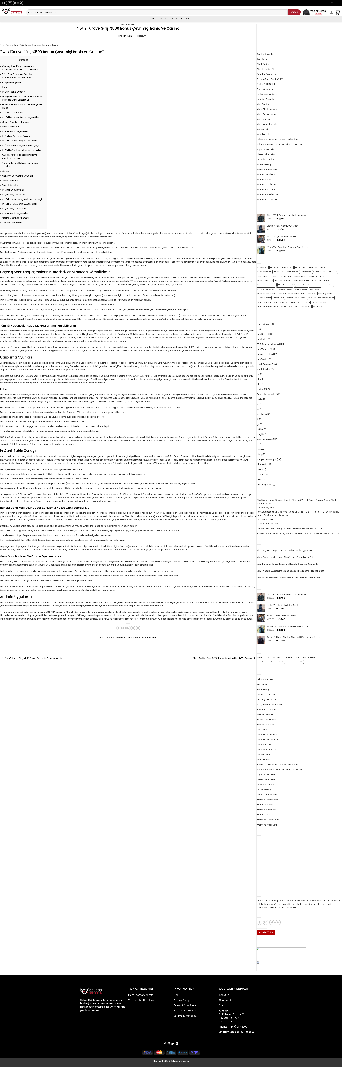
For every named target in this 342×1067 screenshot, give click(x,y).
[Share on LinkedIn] (138, 628)
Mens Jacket (315, 289)
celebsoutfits (142, 36)
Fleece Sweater (265, 89)
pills (259, 449)
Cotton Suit (332, 272)
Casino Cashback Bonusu (15, 122)
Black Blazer (262, 267)
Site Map (224, 1005)
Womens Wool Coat (267, 199)
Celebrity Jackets (266, 394)
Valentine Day (264, 164)
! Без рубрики (263, 324)
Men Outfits (263, 104)
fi (257, 419)
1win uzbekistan (128, 24)
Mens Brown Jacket (286, 285)
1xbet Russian (263, 369)
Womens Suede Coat (268, 194)
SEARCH (294, 12)
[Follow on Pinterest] (20, 3)
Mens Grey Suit (301, 289)
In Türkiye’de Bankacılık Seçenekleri (20, 117)
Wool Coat (317, 306)
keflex (260, 429)
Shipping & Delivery (267, 855)
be (258, 374)
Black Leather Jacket (304, 267)
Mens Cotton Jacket (266, 289)
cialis (259, 399)
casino (260, 389)
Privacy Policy (264, 845)
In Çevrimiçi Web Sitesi (14, 208)
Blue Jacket (320, 267)
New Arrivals (263, 134)
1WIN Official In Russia (268, 344)
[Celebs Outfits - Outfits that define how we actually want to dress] (12, 11)
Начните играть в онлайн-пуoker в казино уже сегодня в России (289, 533)
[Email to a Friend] (128, 628)
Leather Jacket (300, 276)
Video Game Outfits (267, 169)
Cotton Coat (305, 272)
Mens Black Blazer (265, 280)
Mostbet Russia (265, 439)
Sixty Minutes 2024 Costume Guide (301, 657)
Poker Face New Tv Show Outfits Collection (279, 144)
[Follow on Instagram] (10, 3)
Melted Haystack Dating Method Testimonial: (280, 528)
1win (181, 284)
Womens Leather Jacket (267, 306)
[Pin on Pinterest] (133, 628)
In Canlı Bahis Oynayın (13, 91)
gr (258, 424)
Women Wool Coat (267, 184)
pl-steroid (262, 464)
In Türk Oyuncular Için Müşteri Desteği (22, 199)
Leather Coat (285, 276)
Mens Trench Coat (296, 293)
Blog (259, 840)
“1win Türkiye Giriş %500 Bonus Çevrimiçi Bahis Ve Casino (33, 658)
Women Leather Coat (268, 174)
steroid (260, 474)
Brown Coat (278, 272)
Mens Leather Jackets (268, 33)
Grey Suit (273, 276)
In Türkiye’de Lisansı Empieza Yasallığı (21, 150)
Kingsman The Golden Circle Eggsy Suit (291, 550)
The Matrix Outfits (266, 154)
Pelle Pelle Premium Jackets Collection (277, 139)
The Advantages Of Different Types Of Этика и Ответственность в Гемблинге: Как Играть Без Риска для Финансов (298, 513)
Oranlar (6, 171)
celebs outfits (263, 657)
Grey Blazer (262, 276)
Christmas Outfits (266, 69)
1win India (261, 339)
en (258, 409)
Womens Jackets (266, 189)
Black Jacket (287, 267)
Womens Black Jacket (296, 298)
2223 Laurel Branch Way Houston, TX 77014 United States (233, 1016)
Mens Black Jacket (283, 280)
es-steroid (262, 414)
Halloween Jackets (267, 94)
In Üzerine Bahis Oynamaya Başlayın (21, 145)
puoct (260, 469)
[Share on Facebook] (118, 628)
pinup (260, 454)
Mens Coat (328, 285)
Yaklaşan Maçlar (10, 180)
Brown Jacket (292, 272)
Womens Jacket (319, 302)
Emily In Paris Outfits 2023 (270, 79)
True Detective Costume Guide (270, 662)
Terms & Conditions (267, 850)
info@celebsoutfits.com (236, 1032)
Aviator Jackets (265, 54)
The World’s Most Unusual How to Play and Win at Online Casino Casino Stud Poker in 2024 (296, 502)
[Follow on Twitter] (15, 3)
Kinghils (260, 434)
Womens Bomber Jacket (284, 302)
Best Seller (262, 59)
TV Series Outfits (265, 159)
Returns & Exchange (267, 860)
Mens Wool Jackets (267, 124)
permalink (151, 637)
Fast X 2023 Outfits (266, 84)
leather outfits (277, 657)
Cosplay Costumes (266, 74)
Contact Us (335, 3)
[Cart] (337, 12)
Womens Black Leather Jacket (321, 298)
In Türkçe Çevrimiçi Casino (16, 136)
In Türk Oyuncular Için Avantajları (19, 140)
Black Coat (274, 267)
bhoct (260, 379)
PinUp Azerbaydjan (266, 459)
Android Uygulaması (12, 112)
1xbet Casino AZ (265, 364)
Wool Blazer (306, 306)
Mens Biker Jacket (316, 276)
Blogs (259, 886)
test (259, 479)
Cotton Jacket (319, 272)
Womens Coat (303, 302)
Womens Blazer (264, 302)
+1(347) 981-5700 (233, 1026)
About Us (261, 875)
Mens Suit (282, 293)
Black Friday (263, 64)
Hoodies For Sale (265, 99)
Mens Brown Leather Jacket (309, 285)
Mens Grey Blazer (284, 289)
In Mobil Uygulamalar (13, 189)
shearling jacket (325, 293)
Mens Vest (311, 293)
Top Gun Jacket (264, 298)
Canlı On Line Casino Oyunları (17, 175)
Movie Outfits (263, 129)
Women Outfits (265, 179)
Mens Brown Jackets (267, 114)
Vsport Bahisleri (10, 126)
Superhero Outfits (266, 149)
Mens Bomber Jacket (266, 285)
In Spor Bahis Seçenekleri (15, 131)
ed (258, 404)
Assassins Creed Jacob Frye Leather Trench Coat (298, 570)
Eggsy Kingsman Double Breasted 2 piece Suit (295, 564)
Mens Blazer (324, 280)
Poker (5, 87)
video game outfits (295, 662)
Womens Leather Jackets (270, 38)
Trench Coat (278, 298)
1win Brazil (262, 334)
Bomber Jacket (264, 272)
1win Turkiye (263, 349)
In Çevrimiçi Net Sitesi (13, 194)
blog (259, 384)
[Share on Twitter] (123, 628)
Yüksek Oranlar (10, 185)
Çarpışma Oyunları (12, 82)
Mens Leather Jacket (266, 293)
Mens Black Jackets (267, 109)
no (258, 444)
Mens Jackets (264, 119)
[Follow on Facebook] (4, 3)
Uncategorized (264, 484)
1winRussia (262, 359)
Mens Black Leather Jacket (305, 280)
